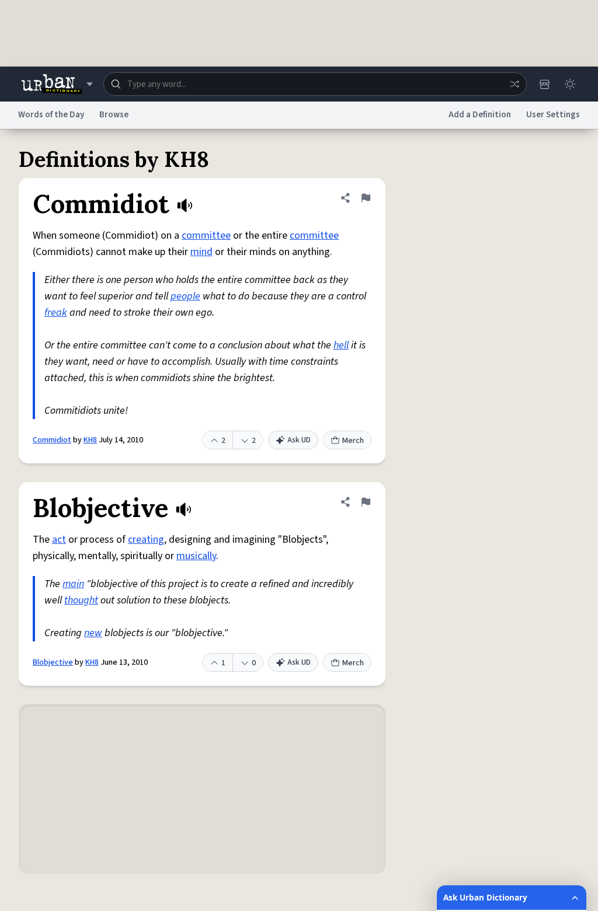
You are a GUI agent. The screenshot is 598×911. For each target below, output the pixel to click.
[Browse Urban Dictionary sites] (57, 84)
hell (341, 345)
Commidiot (52, 440)
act (59, 539)
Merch (353, 440)
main (73, 584)
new (93, 633)
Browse (113, 115)
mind (201, 252)
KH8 (90, 440)
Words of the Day (51, 115)
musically (196, 556)
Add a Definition (479, 115)
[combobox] (315, 84)
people (185, 296)
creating (146, 539)
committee (206, 235)
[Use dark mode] (569, 84)
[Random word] (514, 84)
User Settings (553, 115)
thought (81, 600)
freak (55, 312)
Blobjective (53, 662)
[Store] (544, 84)
